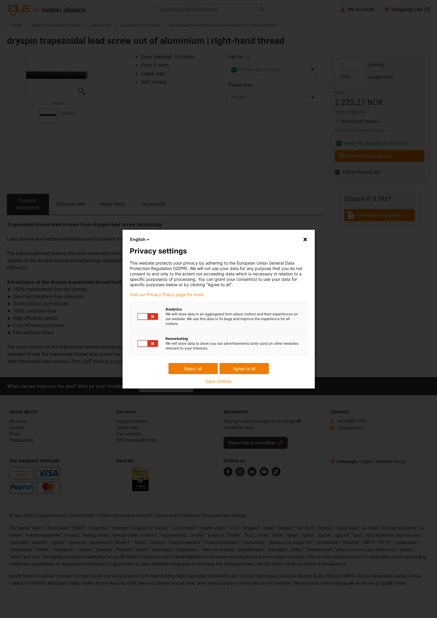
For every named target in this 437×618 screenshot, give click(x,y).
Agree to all (244, 368)
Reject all (193, 368)
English (138, 239)
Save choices (218, 381)
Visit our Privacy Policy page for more (166, 294)
